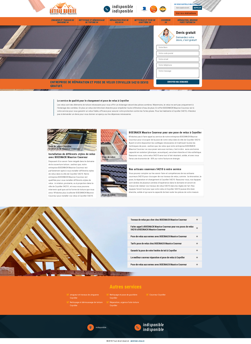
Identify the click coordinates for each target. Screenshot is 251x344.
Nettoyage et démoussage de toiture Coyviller (86, 304)
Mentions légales (137, 341)
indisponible (122, 6)
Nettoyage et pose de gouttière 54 (144, 21)
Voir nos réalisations (186, 13)
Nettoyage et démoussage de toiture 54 (92, 21)
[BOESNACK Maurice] (63, 8)
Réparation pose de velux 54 (119, 21)
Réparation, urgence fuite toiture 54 (188, 21)
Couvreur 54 (165, 21)
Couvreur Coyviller (158, 295)
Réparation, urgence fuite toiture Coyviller (124, 304)
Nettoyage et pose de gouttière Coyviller (123, 296)
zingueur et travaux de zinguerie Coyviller (84, 296)
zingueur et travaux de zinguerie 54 (62, 21)
